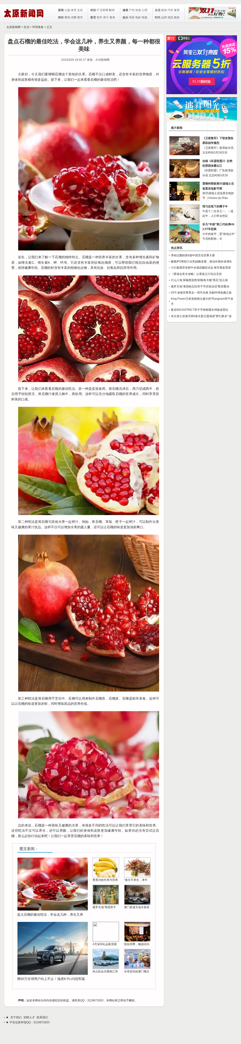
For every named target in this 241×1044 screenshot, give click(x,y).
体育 (73, 10)
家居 (177, 10)
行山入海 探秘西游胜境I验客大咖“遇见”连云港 (199, 280)
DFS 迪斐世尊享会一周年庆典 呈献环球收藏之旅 (201, 292)
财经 (61, 17)
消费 (73, 17)
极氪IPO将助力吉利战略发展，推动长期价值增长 (201, 261)
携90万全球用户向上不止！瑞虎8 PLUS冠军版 (51, 979)
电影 (138, 17)
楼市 (80, 17)
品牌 (164, 17)
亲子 (106, 17)
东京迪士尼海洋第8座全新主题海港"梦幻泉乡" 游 (201, 316)
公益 (67, 10)
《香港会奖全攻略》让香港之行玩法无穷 (196, 274)
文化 (80, 10)
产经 (132, 10)
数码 (112, 10)
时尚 (158, 17)
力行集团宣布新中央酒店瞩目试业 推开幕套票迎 (201, 267)
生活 (158, 10)
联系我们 (42, 1017)
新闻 (61, 10)
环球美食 (38, 27)
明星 (132, 17)
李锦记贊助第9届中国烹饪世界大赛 (193, 255)
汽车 (170, 10)
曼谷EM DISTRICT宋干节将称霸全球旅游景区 (199, 309)
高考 (112, 17)
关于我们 (16, 1017)
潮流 (170, 17)
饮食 (138, 10)
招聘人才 (29, 1017)
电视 (144, 17)
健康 (125, 10)
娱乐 (125, 17)
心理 (144, 10)
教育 (93, 17)
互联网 (104, 10)
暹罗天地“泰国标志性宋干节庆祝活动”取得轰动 (200, 286)
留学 (99, 17)
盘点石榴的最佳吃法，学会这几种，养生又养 (50, 914)
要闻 (67, 17)
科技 (93, 10)
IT (98, 10)
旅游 (164, 10)
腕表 (177, 17)
